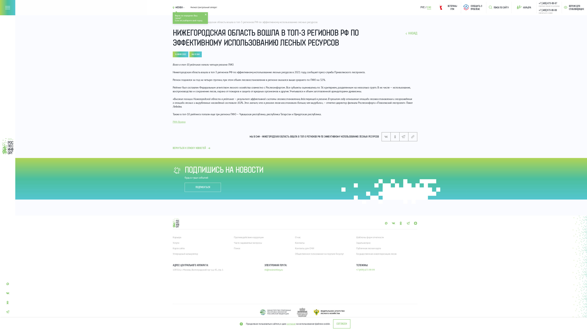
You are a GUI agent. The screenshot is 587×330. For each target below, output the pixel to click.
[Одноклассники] (395, 136)
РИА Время (179, 122)
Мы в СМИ (195, 54)
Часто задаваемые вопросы (248, 242)
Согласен (341, 323)
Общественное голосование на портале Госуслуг (319, 253)
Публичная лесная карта (368, 248)
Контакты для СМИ (304, 248)
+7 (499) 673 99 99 (365, 269)
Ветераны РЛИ (452, 8)
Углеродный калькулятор (185, 253)
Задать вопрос (363, 242)
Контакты (300, 242)
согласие (291, 323)
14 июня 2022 (180, 54)
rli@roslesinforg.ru (273, 269)
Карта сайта (179, 248)
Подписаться (203, 187)
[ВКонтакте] (386, 136)
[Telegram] (403, 136)
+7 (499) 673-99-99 (548, 10)
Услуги (176, 242)
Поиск (237, 248)
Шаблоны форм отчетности (370, 237)
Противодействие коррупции (249, 237)
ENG (429, 7)
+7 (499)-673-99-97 (548, 3)
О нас (298, 237)
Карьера (527, 7)
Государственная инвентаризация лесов (376, 253)
